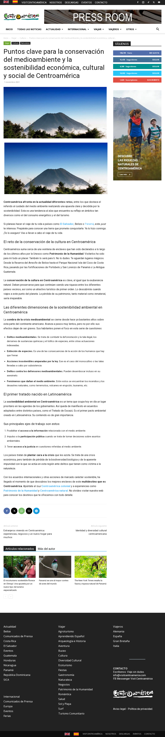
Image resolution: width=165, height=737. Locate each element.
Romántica (64, 694)
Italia (116, 646)
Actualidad (10, 626)
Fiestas (62, 670)
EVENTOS (87, 2)
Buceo (62, 651)
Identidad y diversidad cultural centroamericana (91, 532)
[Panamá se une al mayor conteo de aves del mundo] (55, 567)
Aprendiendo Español (71, 636)
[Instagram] (143, 2)
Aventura (63, 646)
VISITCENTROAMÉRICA (34, 2)
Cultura (23, 38)
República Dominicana (17, 675)
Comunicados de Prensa (18, 636)
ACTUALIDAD (53, 29)
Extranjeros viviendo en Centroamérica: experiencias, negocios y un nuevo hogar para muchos (28, 534)
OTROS (130, 29)
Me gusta (154, 53)
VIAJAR (97, 29)
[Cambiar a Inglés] (7, 2)
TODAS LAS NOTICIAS (29, 29)
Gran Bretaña (121, 641)
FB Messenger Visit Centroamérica (133, 678)
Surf (60, 708)
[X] (153, 2)
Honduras (10, 660)
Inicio (6, 38)
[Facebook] (137, 2)
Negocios (64, 684)
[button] (157, 29)
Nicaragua (10, 665)
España (117, 636)
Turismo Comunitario (71, 713)
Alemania (118, 631)
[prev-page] (6, 597)
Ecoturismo (65, 665)
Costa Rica (10, 641)
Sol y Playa (64, 704)
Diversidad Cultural (69, 660)
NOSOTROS (56, 2)
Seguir (155, 59)
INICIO (9, 29)
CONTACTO (101, 2)
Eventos (8, 651)
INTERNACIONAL (77, 29)
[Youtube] (159, 2)
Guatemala (10, 655)
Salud (61, 699)
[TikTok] (148, 2)
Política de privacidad (140, 708)
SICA (6, 679)
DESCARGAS (71, 2)
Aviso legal (119, 708)
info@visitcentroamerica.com (129, 675)
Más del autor (46, 548)
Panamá (89, 223)
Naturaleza (25, 43)
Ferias (7, 716)
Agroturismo (66, 631)
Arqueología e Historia (72, 641)
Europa (8, 706)
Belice (7, 631)
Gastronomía (66, 675)
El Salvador (10, 646)
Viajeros (118, 626)
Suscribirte (153, 80)
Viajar (14, 38)
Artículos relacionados (19, 548)
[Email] (29, 511)
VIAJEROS (114, 29)
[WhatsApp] (21, 511)
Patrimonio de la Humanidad (75, 689)
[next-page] (11, 597)
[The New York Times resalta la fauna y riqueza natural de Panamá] (91, 567)
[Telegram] (36, 511)
